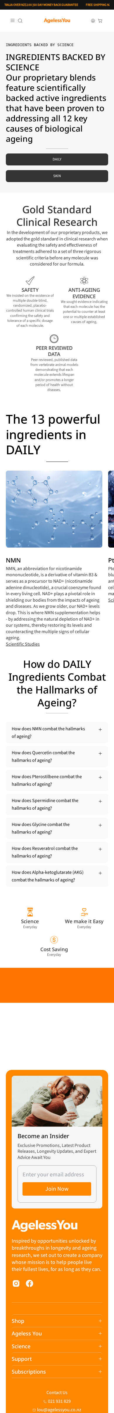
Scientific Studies (23, 644)
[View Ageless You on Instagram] (16, 1283)
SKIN (57, 176)
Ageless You (27, 1333)
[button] (20, 20)
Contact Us (57, 1393)
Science (21, 1346)
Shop (18, 1320)
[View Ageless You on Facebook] (29, 1283)
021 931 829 (59, 1401)
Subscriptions (29, 1371)
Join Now (56, 1189)
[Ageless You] (57, 21)
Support (22, 1358)
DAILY (57, 159)
